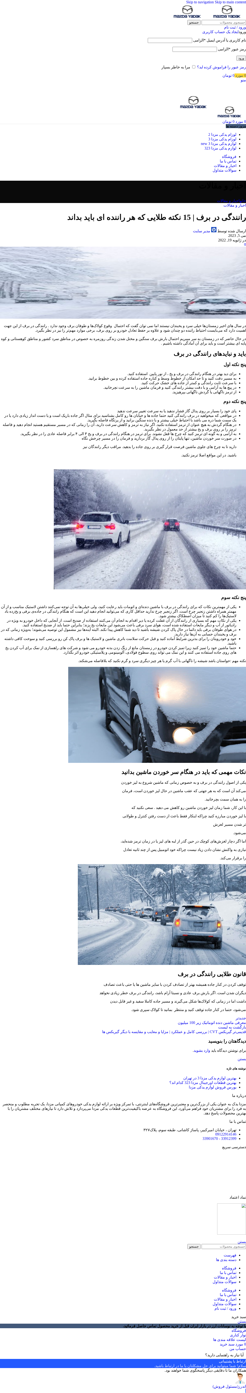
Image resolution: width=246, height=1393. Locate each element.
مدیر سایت (201, 231)
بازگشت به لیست (232, 1027)
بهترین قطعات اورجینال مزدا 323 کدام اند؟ (202, 1083)
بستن (242, 1059)
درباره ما (239, 1172)
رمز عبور (232, 49)
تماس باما (238, 1164)
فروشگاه (239, 1155)
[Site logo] (226, 18)
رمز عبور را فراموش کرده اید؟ (221, 67)
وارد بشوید (202, 1050)
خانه (243, 201)
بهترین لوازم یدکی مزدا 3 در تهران (209, 1078)
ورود (241, 58)
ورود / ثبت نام (225, 1308)
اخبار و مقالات (228, 201)
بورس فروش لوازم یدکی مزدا (212, 1087)
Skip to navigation (200, 2)
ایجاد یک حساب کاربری (220, 32)
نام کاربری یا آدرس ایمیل (219, 40)
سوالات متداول (234, 1189)
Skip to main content (230, 2)
